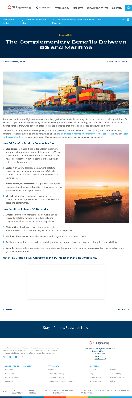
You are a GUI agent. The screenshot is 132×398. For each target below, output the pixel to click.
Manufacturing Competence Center (61, 381)
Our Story (9, 369)
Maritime (22, 62)
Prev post (10, 309)
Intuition (51, 369)
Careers (113, 369)
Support (93, 369)
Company (117, 8)
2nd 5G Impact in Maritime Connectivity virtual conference (85, 133)
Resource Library (96, 377)
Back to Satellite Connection (118, 62)
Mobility (15, 62)
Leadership (9, 373)
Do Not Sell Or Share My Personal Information (58, 391)
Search (128, 8)
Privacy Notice (32, 391)
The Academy (115, 373)
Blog (91, 373)
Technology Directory (56, 373)
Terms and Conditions (86, 391)
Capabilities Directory (56, 377)
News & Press (95, 381)
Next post (122, 309)
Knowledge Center (98, 8)
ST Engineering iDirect (29, 7)
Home (5, 391)
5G (11, 62)
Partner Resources (117, 377)
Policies (113, 381)
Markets (78, 8)
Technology (62, 8)
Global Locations (11, 377)
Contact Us (9, 381)
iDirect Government (17, 391)
